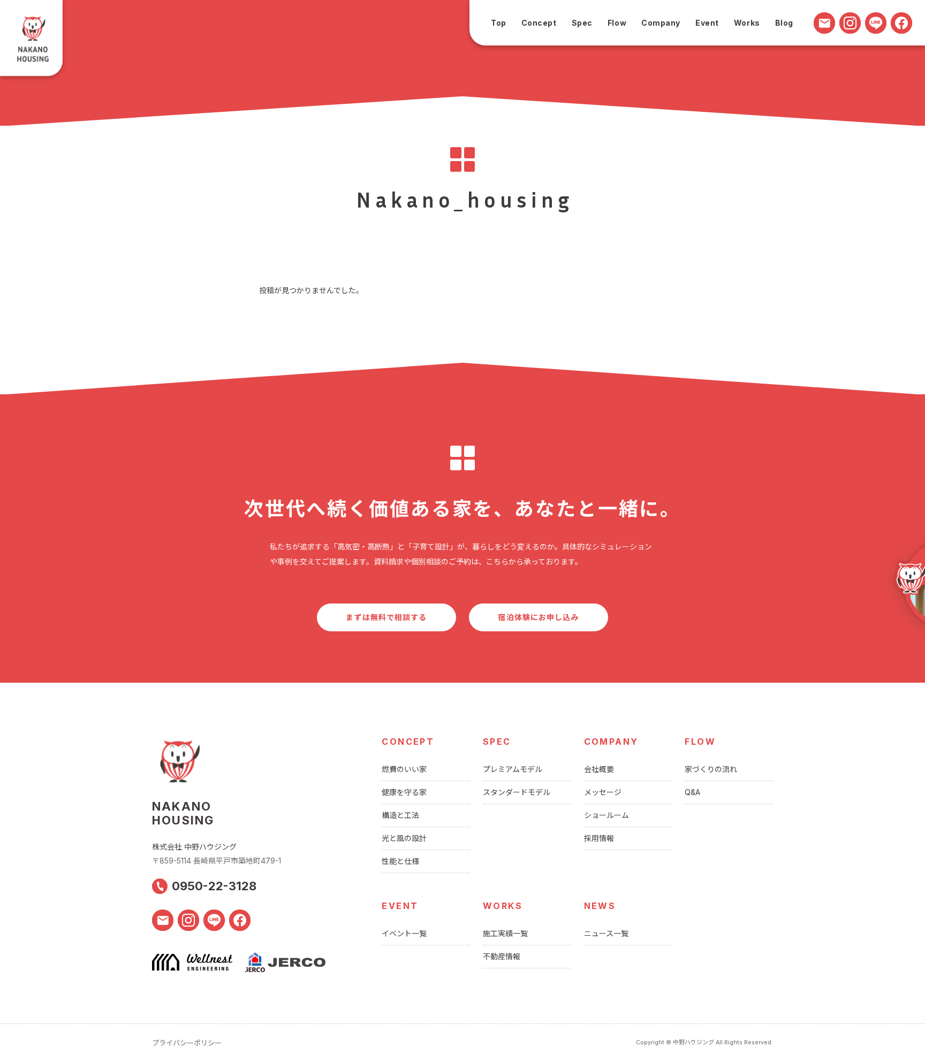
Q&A (692, 792)
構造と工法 (400, 815)
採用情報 (599, 838)
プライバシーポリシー (187, 1042)
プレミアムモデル (512, 769)
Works (747, 22)
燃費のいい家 (404, 769)
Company (660, 22)
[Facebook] (901, 23)
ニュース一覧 (606, 933)
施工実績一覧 (505, 933)
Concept (539, 22)
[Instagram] (850, 23)
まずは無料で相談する (386, 617)
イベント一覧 (404, 933)
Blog (784, 22)
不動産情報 (501, 956)
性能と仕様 (400, 861)
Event (707, 22)
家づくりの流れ (711, 769)
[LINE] (875, 23)
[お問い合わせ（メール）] (824, 23)
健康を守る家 (404, 792)
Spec (582, 22)
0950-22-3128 (214, 886)
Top (498, 22)
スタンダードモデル (516, 792)
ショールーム (606, 815)
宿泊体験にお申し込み (538, 617)
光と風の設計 (404, 838)
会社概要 (599, 769)
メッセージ (602, 792)
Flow (617, 22)
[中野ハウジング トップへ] (33, 41)
